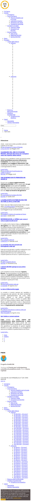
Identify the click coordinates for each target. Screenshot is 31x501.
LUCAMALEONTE (9, 206)
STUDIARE (4, 286)
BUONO (3, 174)
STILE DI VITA (5, 149)
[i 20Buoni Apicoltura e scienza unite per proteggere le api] (15, 311)
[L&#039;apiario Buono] (8, 262)
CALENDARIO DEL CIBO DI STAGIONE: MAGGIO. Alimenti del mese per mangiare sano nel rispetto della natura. (15, 153)
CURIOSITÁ (4, 241)
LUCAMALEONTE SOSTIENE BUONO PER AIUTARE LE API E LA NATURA (14, 200)
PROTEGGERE (5, 313)
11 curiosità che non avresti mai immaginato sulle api (11, 245)
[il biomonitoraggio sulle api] (9, 284)
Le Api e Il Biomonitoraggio (10, 289)
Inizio (5, 335)
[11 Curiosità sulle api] (7, 240)
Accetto (3, 499)
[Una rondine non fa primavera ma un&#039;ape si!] (15, 172)
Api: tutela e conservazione (10, 316)
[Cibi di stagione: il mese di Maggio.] (12, 147)
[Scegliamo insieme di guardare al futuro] (13, 214)
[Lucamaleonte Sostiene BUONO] (11, 195)
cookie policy (17, 498)
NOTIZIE (3, 216)
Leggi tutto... (4, 169)
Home (6, 130)
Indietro (6, 336)
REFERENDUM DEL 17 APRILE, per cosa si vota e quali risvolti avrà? (14, 220)
